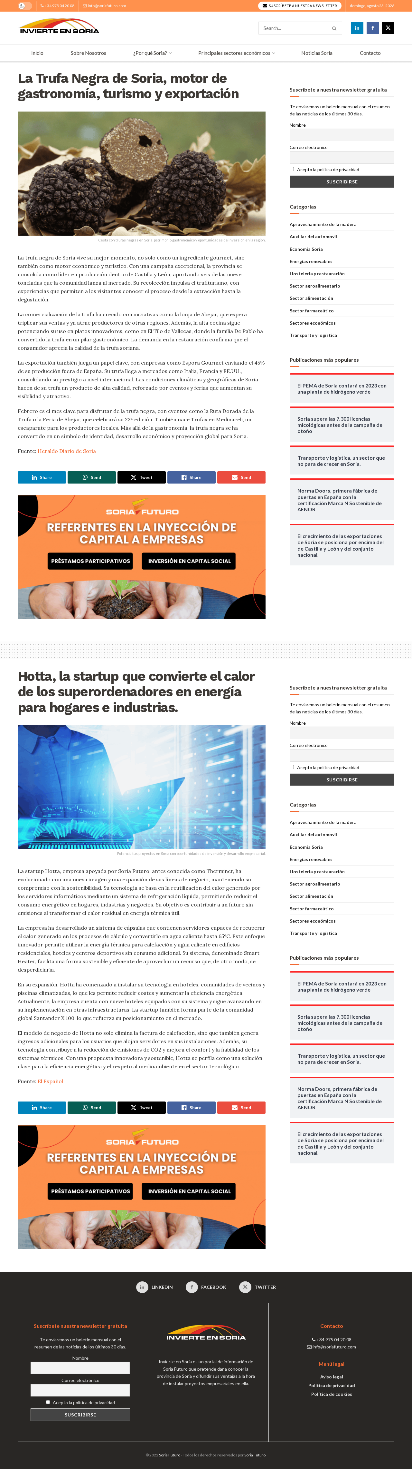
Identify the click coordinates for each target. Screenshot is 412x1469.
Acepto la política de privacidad (327, 169)
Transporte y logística (313, 335)
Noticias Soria (316, 53)
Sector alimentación (311, 298)
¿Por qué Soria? (150, 53)
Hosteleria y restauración (317, 273)
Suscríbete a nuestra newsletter (302, 6)
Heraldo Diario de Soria (67, 451)
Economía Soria (306, 249)
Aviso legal (331, 1376)
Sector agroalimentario (315, 286)
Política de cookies (331, 1394)
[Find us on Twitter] (388, 28)
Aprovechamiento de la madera (323, 224)
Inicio (37, 53)
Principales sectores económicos (234, 53)
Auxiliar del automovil (313, 236)
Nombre (298, 125)
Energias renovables (311, 261)
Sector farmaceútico (312, 310)
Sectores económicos (313, 323)
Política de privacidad (331, 1385)
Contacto (370, 53)
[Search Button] (335, 28)
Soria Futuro (169, 1455)
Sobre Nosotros (88, 53)
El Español (50, 1081)
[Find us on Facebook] (373, 28)
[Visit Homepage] (59, 28)
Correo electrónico (309, 147)
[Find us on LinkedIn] (357, 28)
